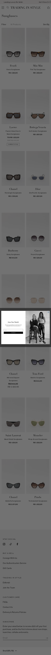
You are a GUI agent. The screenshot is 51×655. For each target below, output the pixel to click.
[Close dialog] (48, 312)
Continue (13, 332)
